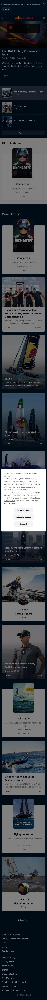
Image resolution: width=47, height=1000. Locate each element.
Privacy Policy (10, 501)
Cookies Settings (23, 510)
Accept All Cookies (23, 517)
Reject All (23, 524)
